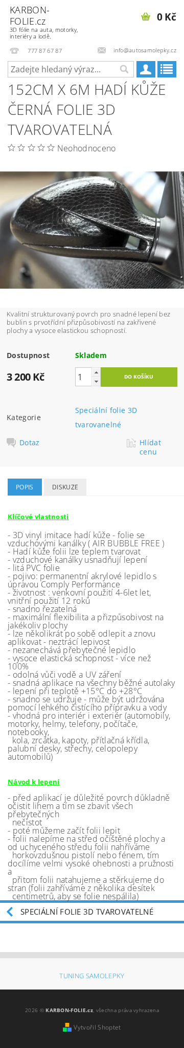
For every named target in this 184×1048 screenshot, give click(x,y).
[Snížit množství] (96, 381)
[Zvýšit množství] (96, 372)
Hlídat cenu (150, 447)
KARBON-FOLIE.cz (44, 22)
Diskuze (65, 487)
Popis (25, 487)
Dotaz (29, 442)
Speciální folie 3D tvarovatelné (86, 911)
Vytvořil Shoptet (97, 1027)
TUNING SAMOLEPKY (91, 976)
